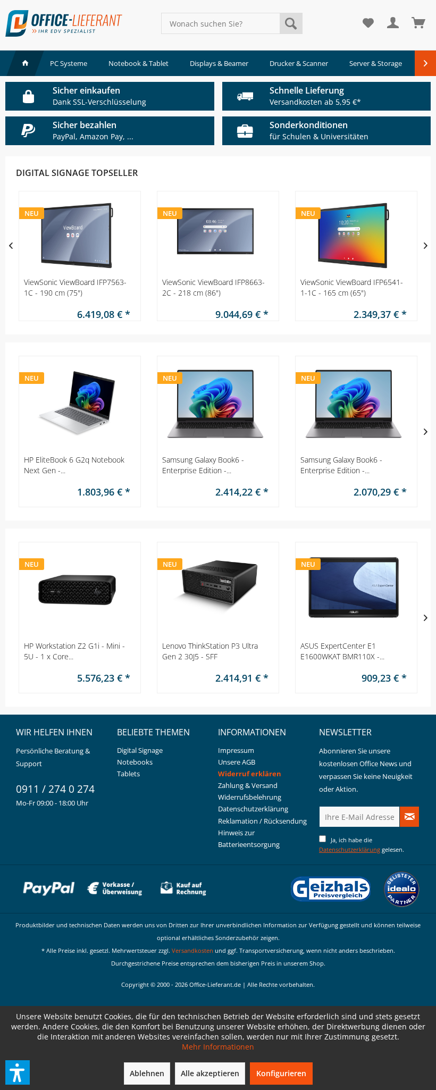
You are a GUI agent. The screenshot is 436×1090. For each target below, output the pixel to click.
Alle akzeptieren (210, 1073)
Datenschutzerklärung (253, 809)
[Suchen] (291, 23)
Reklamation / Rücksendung (262, 821)
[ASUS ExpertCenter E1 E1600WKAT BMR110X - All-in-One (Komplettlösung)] (353, 592)
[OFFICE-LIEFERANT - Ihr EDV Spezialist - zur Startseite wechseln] (63, 23)
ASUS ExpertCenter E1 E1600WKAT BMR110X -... (342, 651)
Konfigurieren (281, 1073)
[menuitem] (232, 23)
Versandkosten (192, 950)
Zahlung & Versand (248, 785)
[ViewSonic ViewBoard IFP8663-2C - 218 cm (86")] (215, 235)
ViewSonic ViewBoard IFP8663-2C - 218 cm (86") (213, 287)
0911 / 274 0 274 (55, 789)
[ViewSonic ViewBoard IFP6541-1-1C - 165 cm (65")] (353, 235)
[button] (17, 1072)
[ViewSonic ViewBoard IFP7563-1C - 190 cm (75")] (77, 235)
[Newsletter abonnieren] (409, 816)
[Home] (25, 63)
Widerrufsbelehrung (249, 797)
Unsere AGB (236, 762)
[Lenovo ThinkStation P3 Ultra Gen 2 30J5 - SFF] (215, 592)
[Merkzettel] (368, 23)
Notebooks (135, 762)
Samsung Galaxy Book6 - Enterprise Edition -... (203, 465)
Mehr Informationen (218, 1047)
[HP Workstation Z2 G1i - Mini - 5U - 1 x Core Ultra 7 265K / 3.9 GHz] (77, 592)
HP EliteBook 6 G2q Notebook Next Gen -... (74, 465)
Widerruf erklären (249, 773)
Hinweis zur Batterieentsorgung (249, 838)
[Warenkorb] (419, 23)
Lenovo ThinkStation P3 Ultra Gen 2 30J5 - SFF (210, 651)
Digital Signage (140, 750)
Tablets (128, 773)
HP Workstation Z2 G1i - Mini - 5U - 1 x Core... (74, 651)
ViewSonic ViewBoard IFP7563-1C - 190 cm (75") (75, 287)
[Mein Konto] (393, 23)
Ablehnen (147, 1073)
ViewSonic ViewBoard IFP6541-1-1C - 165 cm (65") (351, 287)
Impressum (236, 750)
